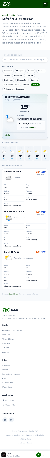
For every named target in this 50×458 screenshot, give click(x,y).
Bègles (7, 75)
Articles (5, 348)
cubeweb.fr (29, 443)
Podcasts (6, 343)
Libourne (29, 75)
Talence (41, 71)
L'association (7, 365)
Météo (12, 15)
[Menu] (45, 4)
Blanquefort (22, 80)
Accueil (5, 15)
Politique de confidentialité (33, 435)
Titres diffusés (8, 339)
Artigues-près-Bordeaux (14, 89)
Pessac (31, 71)
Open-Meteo (13, 294)
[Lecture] (38, 454)
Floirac (35, 84)
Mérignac (20, 71)
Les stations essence (11, 374)
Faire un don (7, 383)
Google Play (10, 405)
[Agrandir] (44, 455)
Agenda (5, 352)
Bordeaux (8, 71)
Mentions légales (13, 435)
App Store (9, 400)
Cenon (26, 84)
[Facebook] (4, 419)
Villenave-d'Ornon (11, 84)
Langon (34, 80)
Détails (7, 135)
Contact (5, 378)
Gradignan (8, 80)
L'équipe (6, 335)
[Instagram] (11, 419)
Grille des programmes (12, 330)
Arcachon (18, 75)
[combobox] (25, 59)
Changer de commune (12, 55)
